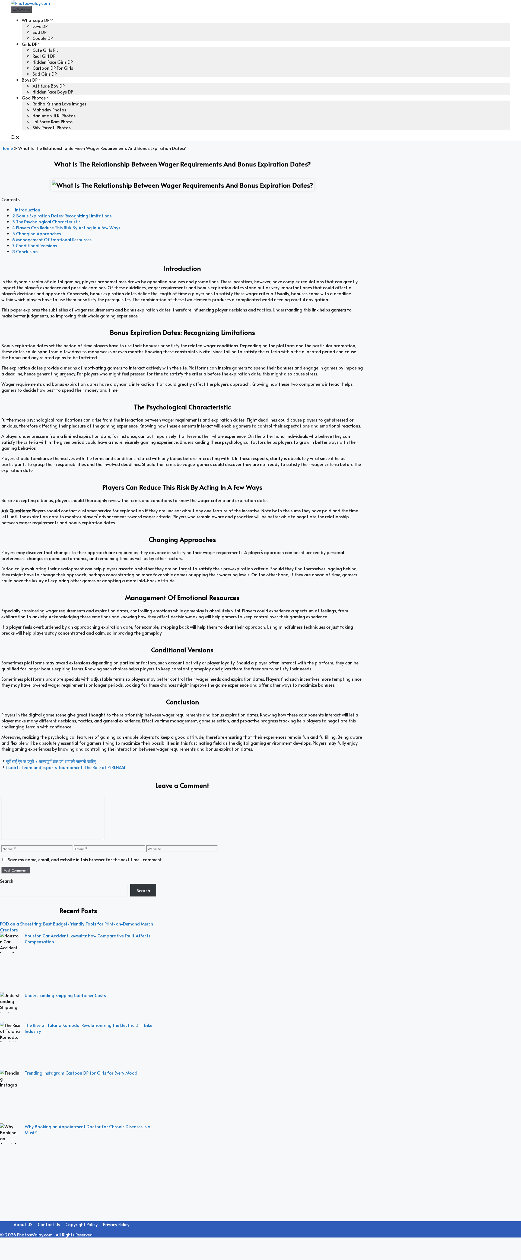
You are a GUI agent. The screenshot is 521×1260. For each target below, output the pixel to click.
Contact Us (49, 1224)
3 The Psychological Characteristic (46, 221)
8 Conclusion (25, 251)
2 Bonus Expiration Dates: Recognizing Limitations (62, 215)
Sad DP (39, 32)
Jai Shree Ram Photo (53, 121)
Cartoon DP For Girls (53, 68)
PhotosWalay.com (35, 1235)
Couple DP (43, 38)
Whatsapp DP (35, 20)
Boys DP (29, 80)
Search (6, 881)
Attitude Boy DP (49, 86)
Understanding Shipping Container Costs (65, 995)
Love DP (40, 26)
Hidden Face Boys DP (53, 92)
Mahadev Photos (49, 109)
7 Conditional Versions (34, 245)
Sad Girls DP (45, 74)
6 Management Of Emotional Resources (51, 239)
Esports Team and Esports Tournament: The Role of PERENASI (65, 767)
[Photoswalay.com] (30, 3)
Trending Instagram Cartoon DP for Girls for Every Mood (81, 1073)
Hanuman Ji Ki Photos (54, 115)
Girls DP (29, 44)
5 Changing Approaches (36, 233)
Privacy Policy (116, 1224)
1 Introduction (26, 210)
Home (7, 148)
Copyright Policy (81, 1224)
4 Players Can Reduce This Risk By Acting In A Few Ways (66, 227)
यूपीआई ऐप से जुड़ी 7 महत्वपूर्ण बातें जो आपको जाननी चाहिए (51, 761)
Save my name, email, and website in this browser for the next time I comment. (85, 859)
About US (23, 1224)
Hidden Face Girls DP (53, 62)
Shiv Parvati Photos (52, 127)
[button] (15, 138)
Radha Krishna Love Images (59, 104)
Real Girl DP (44, 56)
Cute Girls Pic (46, 50)
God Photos (34, 98)
